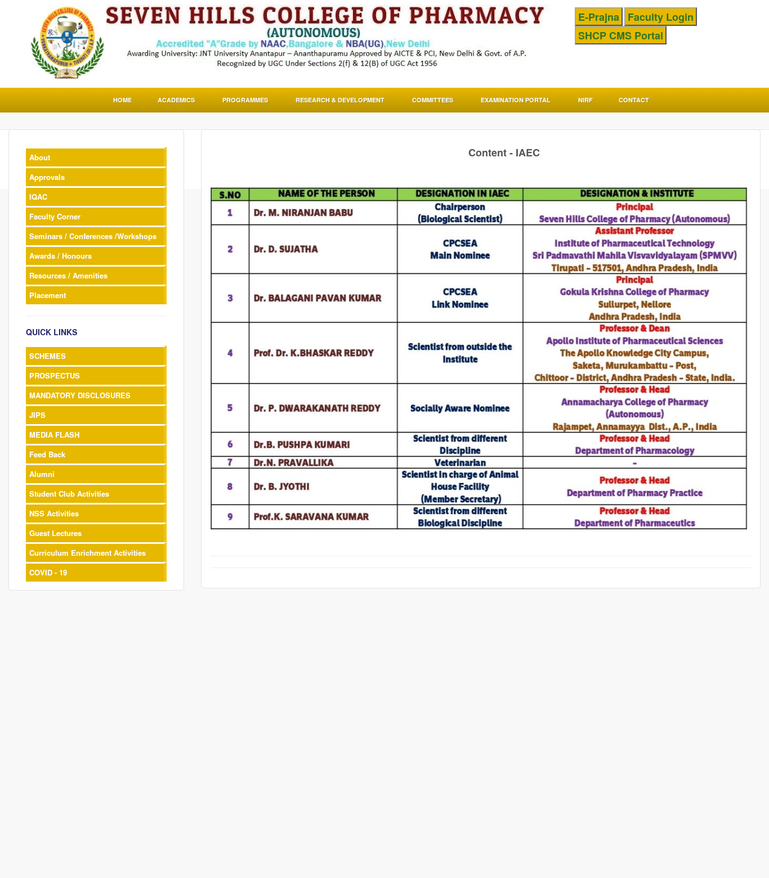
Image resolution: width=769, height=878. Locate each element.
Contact (634, 100)
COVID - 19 (48, 572)
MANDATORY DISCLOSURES (80, 395)
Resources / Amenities (68, 275)
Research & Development (340, 100)
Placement (47, 295)
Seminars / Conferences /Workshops (93, 236)
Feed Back (47, 454)
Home (122, 100)
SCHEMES (47, 355)
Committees (432, 100)
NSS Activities (54, 513)
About (39, 157)
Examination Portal (516, 100)
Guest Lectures (55, 533)
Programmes (245, 100)
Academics (176, 100)
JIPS (37, 414)
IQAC (38, 196)
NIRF (585, 100)
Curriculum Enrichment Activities (87, 552)
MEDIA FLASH (54, 434)
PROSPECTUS (54, 375)
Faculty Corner (55, 216)
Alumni (42, 474)
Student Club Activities (69, 493)
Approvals (47, 177)
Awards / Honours (60, 255)
